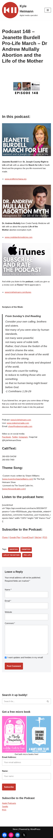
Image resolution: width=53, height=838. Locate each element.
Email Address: (9, 757)
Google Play (15, 537)
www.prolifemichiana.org (15, 179)
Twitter (15, 437)
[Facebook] (4, 835)
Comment (10, 623)
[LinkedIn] (17, 835)
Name (8, 589)
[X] (24, 835)
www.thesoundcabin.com (14, 489)
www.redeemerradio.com (18, 423)
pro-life (27, 555)
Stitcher (38, 537)
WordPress (35, 829)
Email (8, 601)
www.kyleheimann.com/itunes (18, 292)
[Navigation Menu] (48, 10)
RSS (45, 537)
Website (8, 612)
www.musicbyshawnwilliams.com (18, 479)
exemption (26, 549)
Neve (15, 829)
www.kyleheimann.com (20, 420)
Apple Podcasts (9, 803)
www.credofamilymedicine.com (18, 237)
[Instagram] (11, 835)
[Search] (48, 701)
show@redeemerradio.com (20, 426)
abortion (14, 549)
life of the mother (11, 555)
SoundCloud (27, 537)
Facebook (6, 437)
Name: (5, 771)
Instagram (23, 437)
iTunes (5, 537)
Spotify (5, 806)
